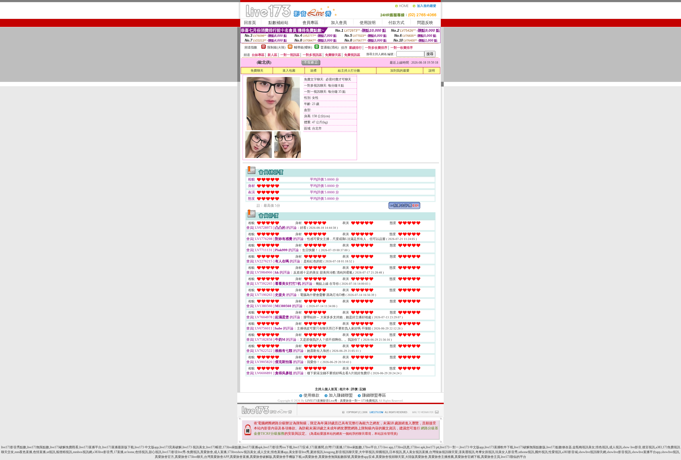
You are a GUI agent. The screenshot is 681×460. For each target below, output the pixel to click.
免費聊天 (257, 70)
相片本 (344, 389)
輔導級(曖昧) (303, 47)
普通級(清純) (330, 47)
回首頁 (250, 23)
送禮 (313, 70)
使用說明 (368, 23)
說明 (432, 70)
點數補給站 (278, 23)
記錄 (363, 389)
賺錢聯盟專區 (374, 395)
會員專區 (310, 23)
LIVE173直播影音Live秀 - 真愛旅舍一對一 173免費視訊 (341, 400)
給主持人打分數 (349, 70)
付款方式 (396, 23)
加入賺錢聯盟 (341, 395)
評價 (354, 389)
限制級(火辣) (276, 47)
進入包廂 (289, 70)
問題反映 (425, 23)
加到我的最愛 (399, 70)
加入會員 (339, 23)
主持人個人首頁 (326, 389)
